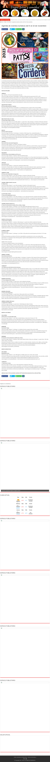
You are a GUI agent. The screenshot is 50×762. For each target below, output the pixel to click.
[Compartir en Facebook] (5, 29)
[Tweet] (12, 29)
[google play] (26, 759)
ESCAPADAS (9, 21)
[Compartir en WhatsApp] (18, 29)
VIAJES (5, 21)
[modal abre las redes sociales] (23, 29)
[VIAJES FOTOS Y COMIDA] (25, 8)
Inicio (2, 21)
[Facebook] (23, 759)
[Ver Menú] (1, 3)
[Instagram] (24, 759)
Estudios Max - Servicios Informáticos (29, 757)
